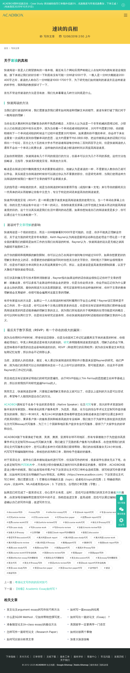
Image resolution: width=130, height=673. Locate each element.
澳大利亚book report (47, 537)
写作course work (38, 527)
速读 (14, 60)
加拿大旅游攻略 (79, 639)
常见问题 (105, 656)
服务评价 (78, 656)
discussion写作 (15, 512)
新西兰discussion (91, 532)
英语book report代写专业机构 (92, 563)
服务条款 (94, 665)
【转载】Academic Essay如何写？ (36, 588)
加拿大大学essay (16, 532)
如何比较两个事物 (81, 631)
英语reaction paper (43, 568)
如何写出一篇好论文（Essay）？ (90, 616)
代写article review (16, 517)
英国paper (77, 552)
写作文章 (49, 36)
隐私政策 (104, 665)
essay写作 (35, 512)
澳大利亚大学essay (46, 542)
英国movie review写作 (54, 552)
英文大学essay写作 (33, 563)
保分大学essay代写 (101, 522)
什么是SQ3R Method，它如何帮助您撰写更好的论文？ (34, 616)
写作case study (15, 527)
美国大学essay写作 (86, 547)
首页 (6, 48)
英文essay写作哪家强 (107, 557)
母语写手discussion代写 (19, 537)
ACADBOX (10, 404)
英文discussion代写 (81, 557)
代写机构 (26, 464)
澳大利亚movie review (18, 542)
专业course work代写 (111, 512)
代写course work (41, 517)
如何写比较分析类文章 (20, 639)
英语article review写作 (60, 563)
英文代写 (12, 563)
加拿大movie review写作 (90, 527)
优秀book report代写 (91, 517)
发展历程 (119, 656)
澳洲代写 (88, 542)
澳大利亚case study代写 (76, 537)
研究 (66, 342)
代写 (88, 404)
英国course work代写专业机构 (22, 552)
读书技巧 (94, 568)
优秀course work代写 (18, 522)
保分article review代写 (46, 522)
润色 (118, 492)
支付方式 (24, 656)
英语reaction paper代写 (71, 568)
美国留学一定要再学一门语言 (87, 624)
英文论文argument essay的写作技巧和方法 (33, 609)
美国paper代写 (63, 547)
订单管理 (37, 656)
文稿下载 (51, 656)
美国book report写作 (109, 542)
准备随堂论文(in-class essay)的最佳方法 (32, 624)
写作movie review (62, 527)
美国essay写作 (41, 547)
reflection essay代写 (57, 512)
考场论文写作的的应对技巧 (31, 582)
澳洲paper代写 (69, 542)
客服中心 (92, 656)
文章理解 (25, 225)
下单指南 (10, 656)
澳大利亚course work (105, 537)
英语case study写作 (17, 568)
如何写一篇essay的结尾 (84, 609)
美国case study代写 (17, 547)
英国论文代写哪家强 (55, 557)
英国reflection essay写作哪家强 (23, 557)
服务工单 (65, 656)
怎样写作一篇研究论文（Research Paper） (33, 631)
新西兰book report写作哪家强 (61, 532)
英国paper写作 (97, 552)
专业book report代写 (84, 512)
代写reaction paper (65, 517)
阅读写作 (12, 573)
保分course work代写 (75, 522)
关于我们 (65, 659)
